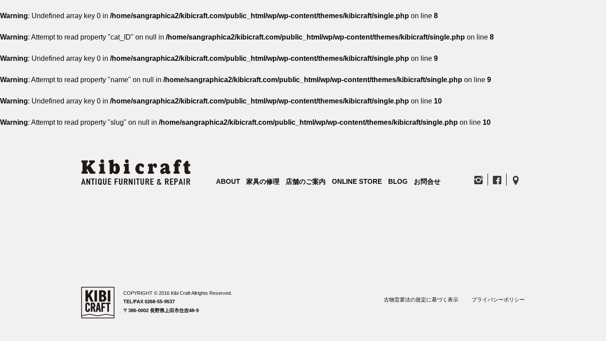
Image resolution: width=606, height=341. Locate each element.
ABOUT (228, 181)
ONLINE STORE (357, 181)
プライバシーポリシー (498, 300)
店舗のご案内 (306, 181)
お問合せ (427, 181)
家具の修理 (262, 181)
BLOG (398, 181)
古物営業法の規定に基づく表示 (421, 300)
